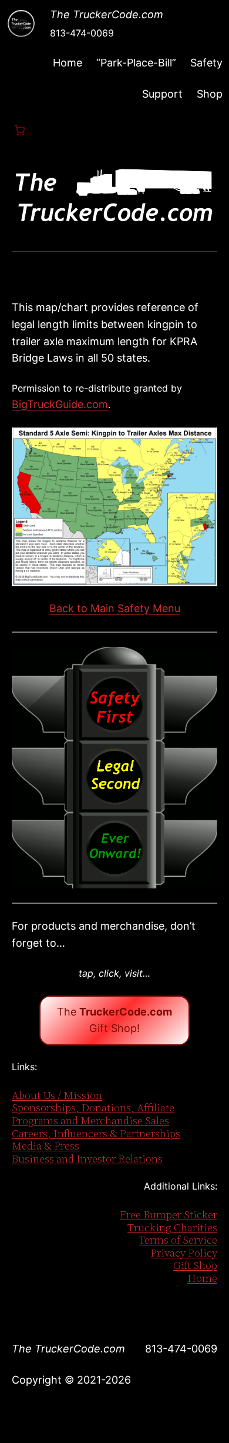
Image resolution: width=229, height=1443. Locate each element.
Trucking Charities (172, 1227)
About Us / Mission (57, 1095)
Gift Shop (195, 1265)
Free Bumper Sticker (168, 1214)
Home (67, 62)
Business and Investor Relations (87, 1158)
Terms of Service (178, 1239)
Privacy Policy (183, 1252)
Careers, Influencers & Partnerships (96, 1133)
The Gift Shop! (114, 1020)
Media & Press (45, 1145)
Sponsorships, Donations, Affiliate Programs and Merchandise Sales (93, 1114)
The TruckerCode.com (106, 14)
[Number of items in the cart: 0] (19, 130)
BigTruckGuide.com (60, 404)
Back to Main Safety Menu (114, 608)
